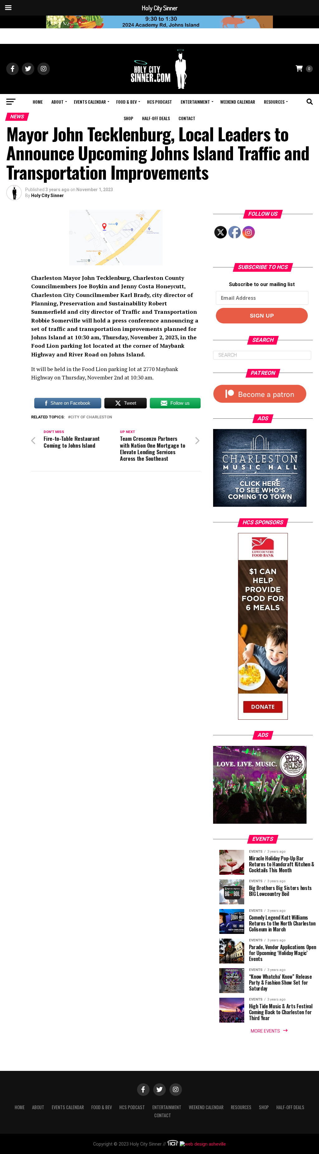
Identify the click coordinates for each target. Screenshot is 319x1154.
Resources (274, 101)
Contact (187, 118)
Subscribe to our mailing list (262, 284)
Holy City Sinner (47, 195)
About (57, 101)
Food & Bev (126, 101)
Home (38, 101)
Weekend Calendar (237, 101)
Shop (128, 118)
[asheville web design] (202, 1144)
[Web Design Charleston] (172, 1144)
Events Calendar (90, 101)
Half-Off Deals (156, 118)
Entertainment (195, 101)
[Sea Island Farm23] (159, 27)
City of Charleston (91, 417)
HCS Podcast (159, 101)
